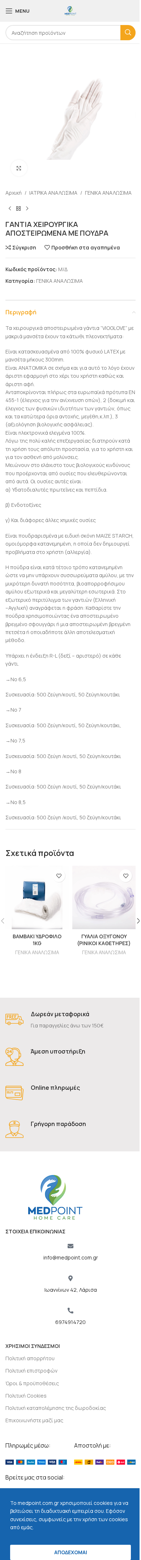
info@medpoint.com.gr (70, 1257)
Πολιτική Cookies (26, 1395)
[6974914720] (70, 1310)
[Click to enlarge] (19, 168)
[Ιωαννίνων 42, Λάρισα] (70, 1278)
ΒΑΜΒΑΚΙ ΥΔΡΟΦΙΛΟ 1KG (37, 940)
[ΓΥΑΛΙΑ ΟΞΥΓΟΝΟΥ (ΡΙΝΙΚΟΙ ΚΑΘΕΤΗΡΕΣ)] (104, 897)
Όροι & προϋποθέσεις (32, 1383)
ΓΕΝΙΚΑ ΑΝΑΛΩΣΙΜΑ (108, 192)
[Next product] (27, 208)
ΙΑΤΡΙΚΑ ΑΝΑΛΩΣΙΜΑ (53, 192)
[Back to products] (18, 208)
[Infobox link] (70, 1020)
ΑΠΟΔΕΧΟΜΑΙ (70, 1552)
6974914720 (70, 1322)
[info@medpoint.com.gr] (70, 1246)
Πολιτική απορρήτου (30, 1358)
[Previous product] (9, 208)
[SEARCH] (128, 32)
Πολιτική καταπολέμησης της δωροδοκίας (55, 1407)
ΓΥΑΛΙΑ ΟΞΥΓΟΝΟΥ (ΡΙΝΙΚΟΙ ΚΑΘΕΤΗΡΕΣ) (104, 940)
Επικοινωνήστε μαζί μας (34, 1420)
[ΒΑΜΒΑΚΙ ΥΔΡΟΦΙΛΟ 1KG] (37, 897)
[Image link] (36, 1461)
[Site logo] (70, 10)
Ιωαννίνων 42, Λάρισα (70, 1289)
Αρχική (13, 192)
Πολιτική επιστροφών (31, 1370)
